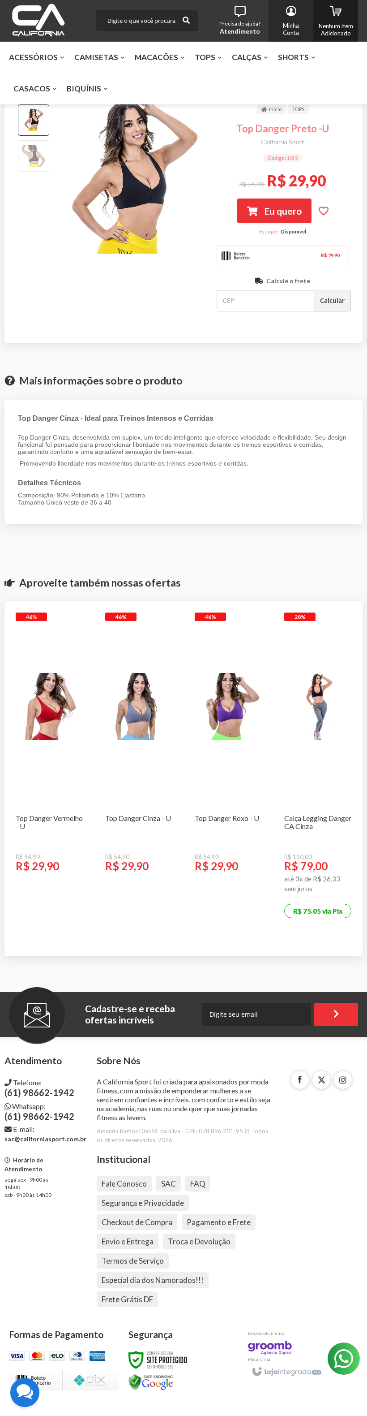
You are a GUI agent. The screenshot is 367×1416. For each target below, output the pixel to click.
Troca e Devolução (199, 1241)
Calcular (332, 300)
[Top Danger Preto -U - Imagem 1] (33, 120)
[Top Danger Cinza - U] (139, 766)
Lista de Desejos (323, 211)
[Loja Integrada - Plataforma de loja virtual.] (286, 1368)
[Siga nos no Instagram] (342, 1080)
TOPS (298, 109)
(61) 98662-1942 (39, 1088)
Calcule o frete (288, 281)
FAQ (197, 1183)
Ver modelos (322, 936)
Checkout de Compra (137, 1222)
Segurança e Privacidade (143, 1203)
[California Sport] (38, 21)
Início (275, 109)
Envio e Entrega (128, 1241)
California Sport (282, 142)
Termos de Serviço (133, 1260)
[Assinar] (336, 1014)
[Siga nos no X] (321, 1080)
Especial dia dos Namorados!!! (153, 1280)
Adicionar (51, 911)
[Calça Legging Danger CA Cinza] (318, 778)
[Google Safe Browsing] (150, 1381)
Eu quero (282, 210)
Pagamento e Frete (219, 1222)
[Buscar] (186, 20)
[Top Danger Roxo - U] (228, 766)
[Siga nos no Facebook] (299, 1080)
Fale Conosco (124, 1183)
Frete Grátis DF (127, 1299)
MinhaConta (291, 29)
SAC (168, 1183)
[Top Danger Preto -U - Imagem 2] (33, 156)
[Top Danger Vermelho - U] (49, 766)
